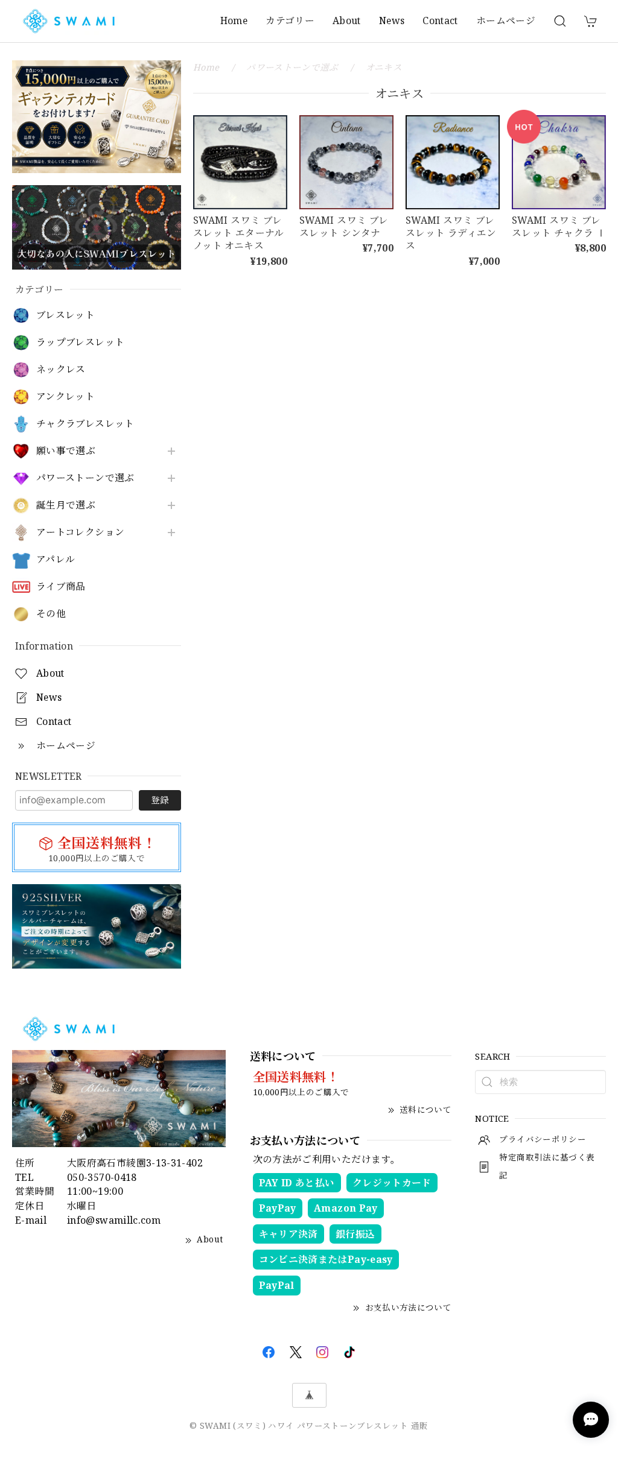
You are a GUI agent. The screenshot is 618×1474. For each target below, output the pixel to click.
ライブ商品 (61, 586)
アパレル (55, 559)
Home (233, 20)
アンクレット (65, 396)
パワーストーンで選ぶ (85, 478)
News (391, 20)
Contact (440, 20)
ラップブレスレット (80, 342)
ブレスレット (65, 315)
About (347, 20)
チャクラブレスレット (85, 423)
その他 (51, 613)
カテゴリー (290, 20)
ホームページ (505, 20)
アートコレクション (80, 532)
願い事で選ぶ (65, 451)
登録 (160, 800)
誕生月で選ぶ (65, 505)
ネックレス (61, 369)
